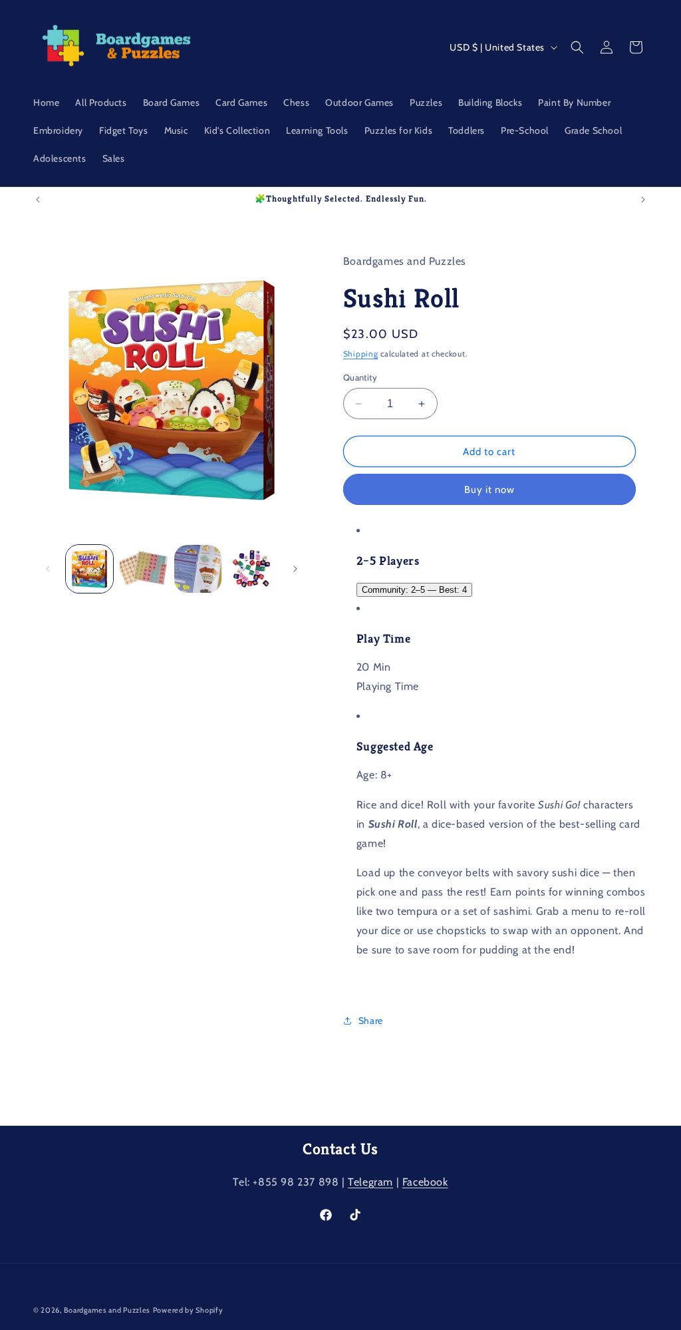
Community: (414, 590)
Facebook (425, 1182)
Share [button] (370, 1021)
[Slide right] (295, 568)
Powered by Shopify (188, 1310)
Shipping (360, 354)
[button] (577, 47)
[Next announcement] (643, 199)
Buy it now (489, 490)
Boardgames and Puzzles (107, 1310)
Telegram (370, 1182)
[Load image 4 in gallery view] (251, 568)
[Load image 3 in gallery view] (197, 568)
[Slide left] (48, 568)
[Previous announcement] (38, 199)
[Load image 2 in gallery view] (143, 568)
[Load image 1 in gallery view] (89, 568)
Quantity (360, 377)
